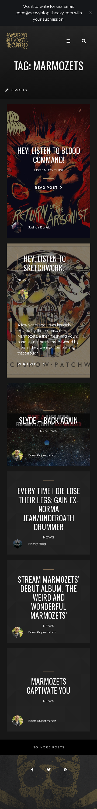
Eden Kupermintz (42, 455)
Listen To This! (48, 170)
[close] (90, 13)
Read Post (47, 188)
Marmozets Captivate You (48, 686)
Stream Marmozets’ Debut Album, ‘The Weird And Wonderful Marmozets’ (48, 597)
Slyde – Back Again (48, 420)
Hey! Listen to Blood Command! (48, 155)
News (23, 280)
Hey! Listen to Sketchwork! (44, 263)
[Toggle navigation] (68, 41)
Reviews (48, 431)
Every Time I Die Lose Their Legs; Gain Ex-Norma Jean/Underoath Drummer (48, 508)
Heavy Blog (37, 544)
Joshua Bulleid (39, 227)
